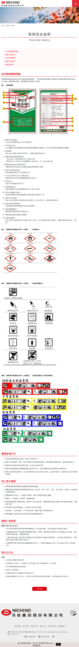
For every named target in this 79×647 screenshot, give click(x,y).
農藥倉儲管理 (10, 55)
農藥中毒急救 (10, 61)
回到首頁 (39, 589)
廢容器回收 (9, 64)
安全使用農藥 (10, 58)
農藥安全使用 (10, 25)
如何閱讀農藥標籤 (11, 51)
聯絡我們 (61, 626)
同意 (58, 644)
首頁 (2, 25)
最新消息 (26, 626)
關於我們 (34, 626)
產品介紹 (43, 626)
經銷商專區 (52, 626)
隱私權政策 (36, 645)
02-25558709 (31, 636)
